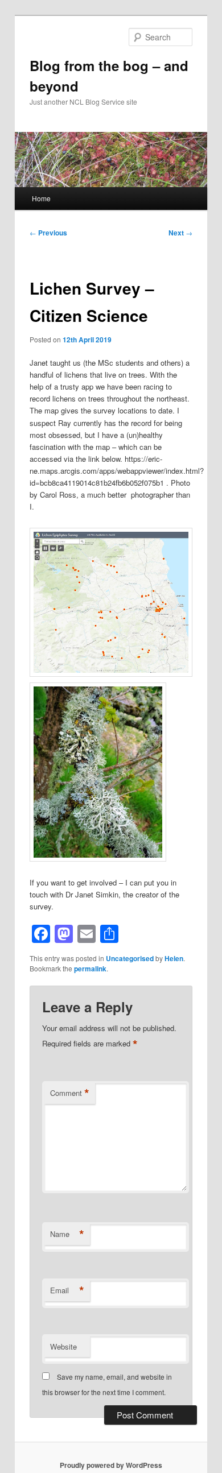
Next (180, 232)
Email (67, 1290)
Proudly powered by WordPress (111, 1465)
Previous (48, 232)
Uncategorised (130, 958)
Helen (174, 958)
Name (67, 1234)
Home (41, 198)
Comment (69, 1093)
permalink (90, 968)
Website (63, 1346)
